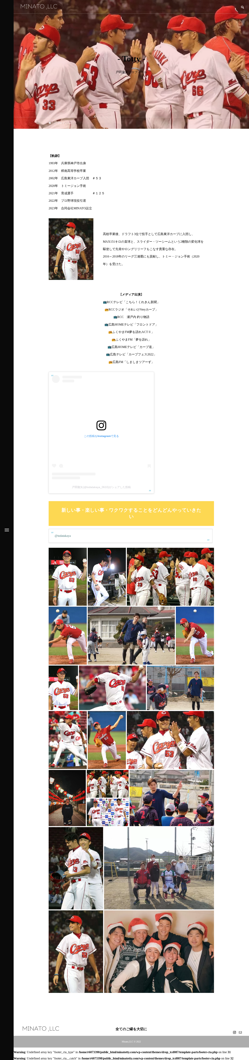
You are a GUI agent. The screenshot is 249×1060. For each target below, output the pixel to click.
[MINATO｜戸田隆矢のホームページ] (38, 6)
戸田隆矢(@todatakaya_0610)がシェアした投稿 (101, 487)
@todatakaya (63, 535)
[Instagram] (234, 1032)
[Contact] (240, 1032)
